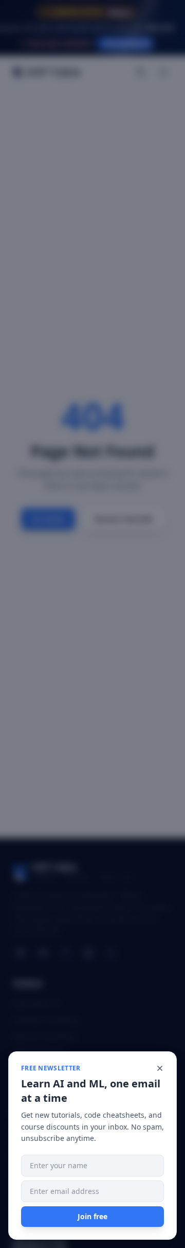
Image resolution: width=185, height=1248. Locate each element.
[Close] (160, 1068)
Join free (92, 1216)
